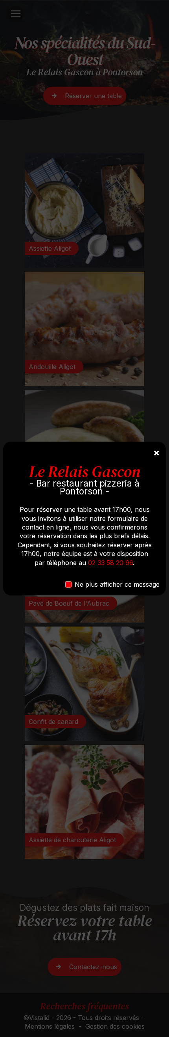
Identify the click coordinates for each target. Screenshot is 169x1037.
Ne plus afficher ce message (117, 584)
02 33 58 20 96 (110, 563)
